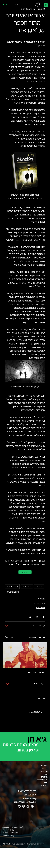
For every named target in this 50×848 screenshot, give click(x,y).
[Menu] (37, 4)
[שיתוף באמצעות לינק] (23, 617)
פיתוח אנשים (12, 586)
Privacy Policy (8, 830)
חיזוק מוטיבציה (13, 592)
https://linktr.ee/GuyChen (25, 802)
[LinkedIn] (32, 806)
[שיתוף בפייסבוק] (43, 617)
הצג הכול (9, 637)
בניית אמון (26, 586)
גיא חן (5, 4)
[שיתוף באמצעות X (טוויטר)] (36, 617)
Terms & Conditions (10, 833)
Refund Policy (8, 836)
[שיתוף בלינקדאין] (29, 617)
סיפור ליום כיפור (35, 672)
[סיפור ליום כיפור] (25, 655)
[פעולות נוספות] (7, 9)
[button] (46, 4)
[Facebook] (28, 806)
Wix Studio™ (38, 844)
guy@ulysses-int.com (27, 790)
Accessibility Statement (12, 827)
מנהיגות (39, 586)
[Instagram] (23, 806)
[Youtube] (19, 806)
